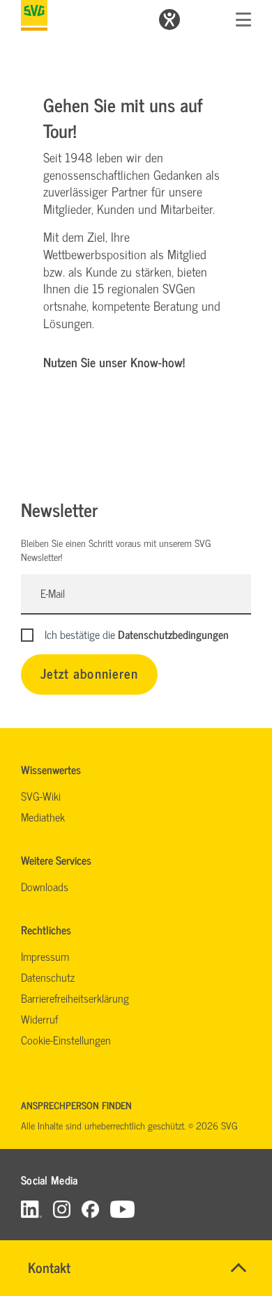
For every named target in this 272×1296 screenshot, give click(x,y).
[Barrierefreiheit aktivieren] (169, 19)
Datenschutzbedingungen (173, 634)
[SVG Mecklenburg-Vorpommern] (34, 15)
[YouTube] (122, 1208)
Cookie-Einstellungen (66, 1039)
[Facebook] (90, 1208)
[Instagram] (61, 1208)
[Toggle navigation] (243, 19)
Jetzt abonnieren (89, 673)
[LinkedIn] (31, 1208)
